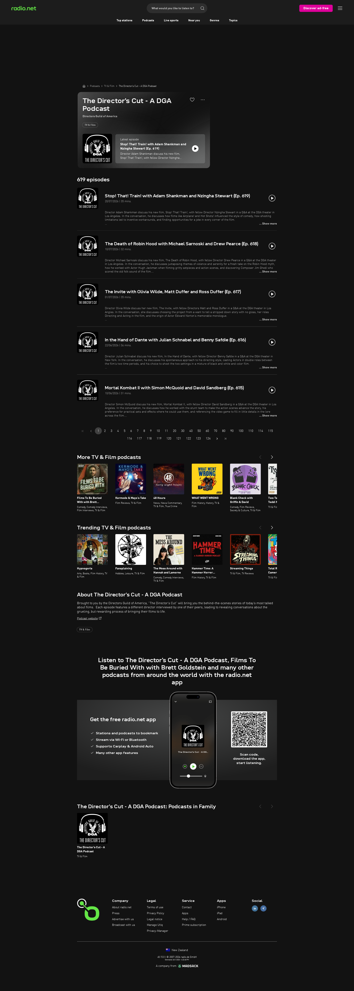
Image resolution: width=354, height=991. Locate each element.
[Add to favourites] (192, 99)
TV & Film (90, 125)
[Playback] (195, 148)
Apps (185, 913)
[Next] (272, 455)
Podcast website (87, 618)
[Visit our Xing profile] (263, 908)
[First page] (82, 431)
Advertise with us (123, 919)
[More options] (202, 99)
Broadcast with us (123, 925)
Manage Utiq (155, 925)
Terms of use (155, 907)
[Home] (84, 86)
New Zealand (179, 950)
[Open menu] (340, 8)
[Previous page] (91, 431)
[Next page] (217, 438)
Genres (214, 20)
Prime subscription (194, 925)
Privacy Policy (155, 913)
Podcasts (148, 20)
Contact (187, 907)
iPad (219, 913)
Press (115, 913)
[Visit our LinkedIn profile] (254, 908)
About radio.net (122, 907)
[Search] (202, 8)
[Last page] (225, 438)
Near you (194, 20)
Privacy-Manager (157, 931)
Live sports (171, 20)
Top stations (124, 20)
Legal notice (154, 919)
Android (222, 919)
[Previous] (260, 455)
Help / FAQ (188, 919)
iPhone (221, 907)
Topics (233, 20)
